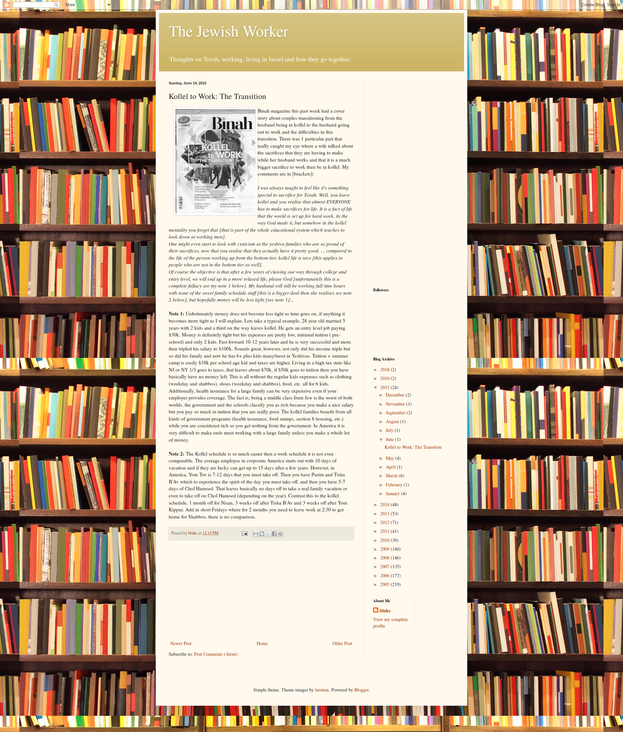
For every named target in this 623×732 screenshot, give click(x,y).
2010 (385, 540)
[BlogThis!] (262, 534)
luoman (322, 690)
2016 (385, 378)
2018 (385, 369)
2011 (385, 531)
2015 (385, 387)
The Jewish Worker (228, 30)
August (393, 421)
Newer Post (180, 643)
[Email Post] (244, 533)
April (391, 467)
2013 (385, 513)
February (395, 485)
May (390, 458)
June (390, 439)
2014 (385, 504)
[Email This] (255, 534)
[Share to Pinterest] (280, 534)
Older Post (342, 643)
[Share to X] (268, 534)
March (392, 475)
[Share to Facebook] (274, 534)
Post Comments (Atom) (216, 654)
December (396, 395)
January (393, 493)
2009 (385, 549)
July (390, 430)
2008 (385, 558)
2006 (385, 575)
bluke (385, 610)
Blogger (361, 690)
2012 (385, 522)
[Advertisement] (261, 590)
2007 (385, 566)
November (396, 404)
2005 (385, 584)
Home (262, 643)
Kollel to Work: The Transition (413, 447)
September (396, 412)
